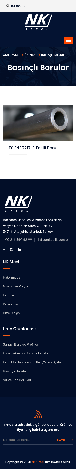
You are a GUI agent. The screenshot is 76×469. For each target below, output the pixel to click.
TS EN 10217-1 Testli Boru (32, 148)
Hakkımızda (11, 277)
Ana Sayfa (10, 55)
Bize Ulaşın (11, 313)
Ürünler (29, 55)
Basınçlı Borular (52, 55)
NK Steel (38, 462)
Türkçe (16, 6)
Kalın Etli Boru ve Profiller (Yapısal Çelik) (32, 362)
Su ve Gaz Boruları (17, 380)
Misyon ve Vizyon (16, 286)
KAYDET (63, 440)
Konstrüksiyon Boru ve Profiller (26, 353)
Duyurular (10, 304)
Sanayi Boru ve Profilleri (21, 344)
